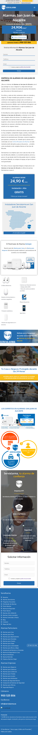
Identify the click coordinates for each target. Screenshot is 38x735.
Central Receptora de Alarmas (21, 141)
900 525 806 (8, 695)
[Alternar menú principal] (34, 7)
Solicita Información (26, 3)
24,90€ (19, 27)
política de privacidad (25, 67)
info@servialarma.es (8, 704)
